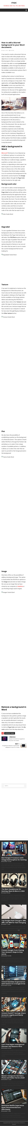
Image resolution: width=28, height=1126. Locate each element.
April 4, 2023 (5, 50)
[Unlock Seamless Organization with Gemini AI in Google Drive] (14, 979)
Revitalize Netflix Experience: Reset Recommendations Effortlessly (12, 1107)
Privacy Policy (16, 1122)
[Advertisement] (14, 26)
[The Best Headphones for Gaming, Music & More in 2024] (14, 886)
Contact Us (22, 1122)
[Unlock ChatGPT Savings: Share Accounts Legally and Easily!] (14, 1010)
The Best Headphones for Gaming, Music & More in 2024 (12, 890)
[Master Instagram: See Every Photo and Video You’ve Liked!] (14, 1073)
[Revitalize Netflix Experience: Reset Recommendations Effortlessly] (14, 1103)
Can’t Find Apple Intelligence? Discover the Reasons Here (12, 1045)
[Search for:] (14, 785)
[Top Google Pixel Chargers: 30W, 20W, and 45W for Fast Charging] (14, 918)
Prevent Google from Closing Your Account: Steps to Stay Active (12, 952)
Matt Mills (12, 50)
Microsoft (4, 153)
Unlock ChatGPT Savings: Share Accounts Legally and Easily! (13, 1014)
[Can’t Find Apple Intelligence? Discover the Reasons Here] (14, 1042)
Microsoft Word (9, 733)
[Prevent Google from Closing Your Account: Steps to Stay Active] (14, 947)
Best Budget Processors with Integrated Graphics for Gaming (14, 859)
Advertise (14, 1124)
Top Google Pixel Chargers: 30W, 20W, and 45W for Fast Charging (13, 922)
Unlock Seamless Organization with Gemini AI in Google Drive (13, 983)
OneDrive (20, 586)
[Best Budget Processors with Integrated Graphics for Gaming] (14, 855)
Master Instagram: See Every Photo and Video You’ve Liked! (13, 1077)
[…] (18, 930)
